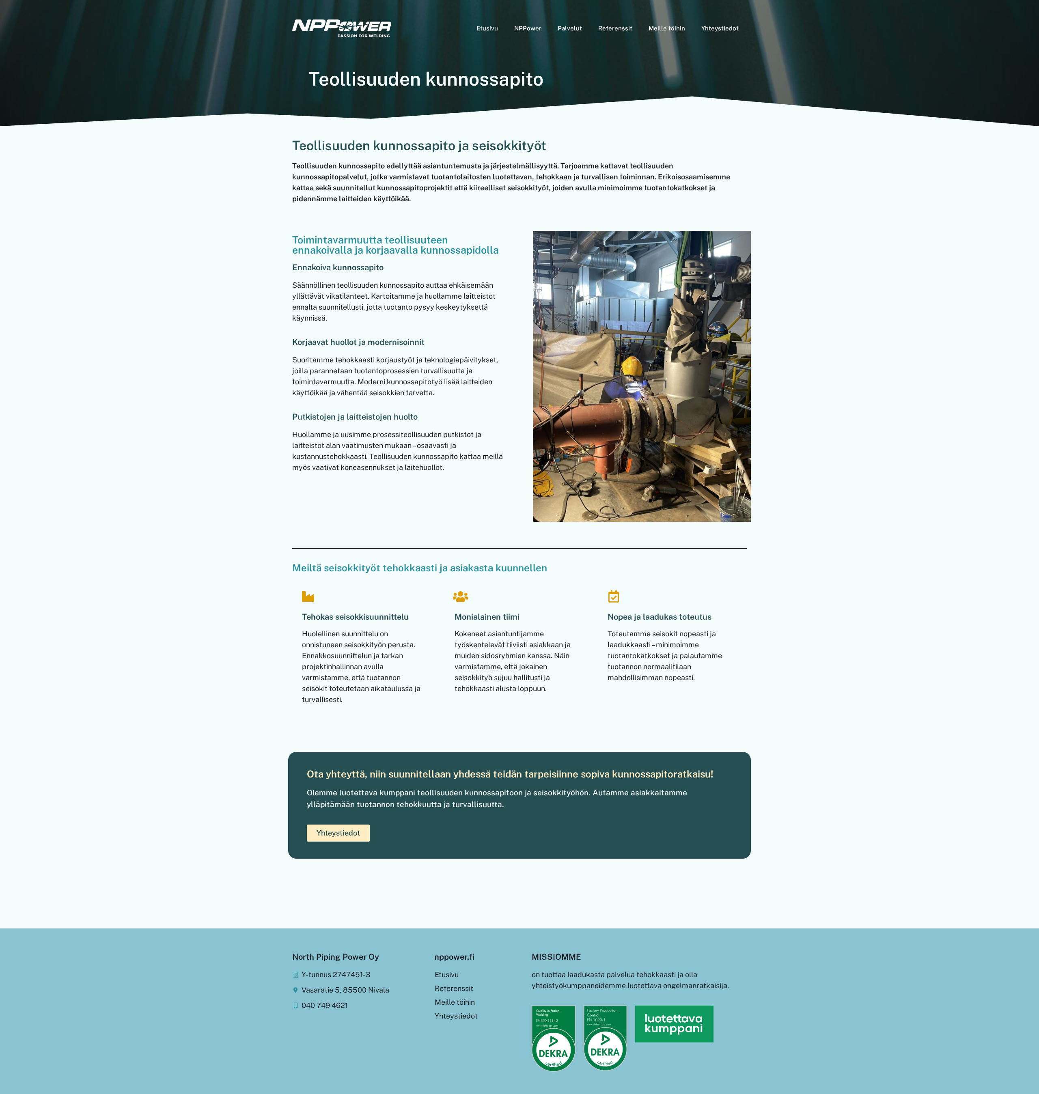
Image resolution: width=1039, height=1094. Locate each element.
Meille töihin (667, 28)
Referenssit (615, 28)
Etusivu (487, 28)
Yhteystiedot (720, 28)
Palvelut (570, 28)
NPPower (527, 28)
